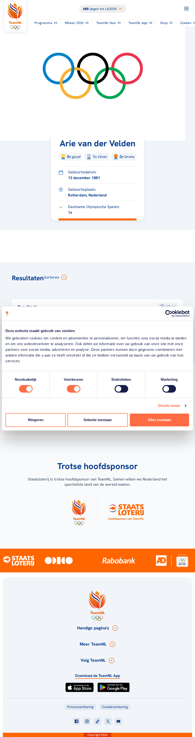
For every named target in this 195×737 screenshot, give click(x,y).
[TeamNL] (79, 511)
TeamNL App (137, 22)
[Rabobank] (118, 560)
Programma (43, 22)
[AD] (161, 560)
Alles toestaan (159, 420)
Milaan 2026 (74, 22)
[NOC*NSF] (182, 560)
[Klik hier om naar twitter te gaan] (108, 721)
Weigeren (36, 420)
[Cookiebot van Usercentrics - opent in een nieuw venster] (169, 313)
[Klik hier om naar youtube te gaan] (118, 721)
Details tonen (169, 406)
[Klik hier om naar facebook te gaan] (76, 721)
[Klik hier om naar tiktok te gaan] (97, 721)
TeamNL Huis (106, 22)
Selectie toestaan (97, 420)
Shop (164, 22)
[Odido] (59, 560)
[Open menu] (186, 8)
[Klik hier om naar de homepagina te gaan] (15, 16)
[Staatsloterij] (18, 560)
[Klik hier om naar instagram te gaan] (87, 721)
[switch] (73, 389)
